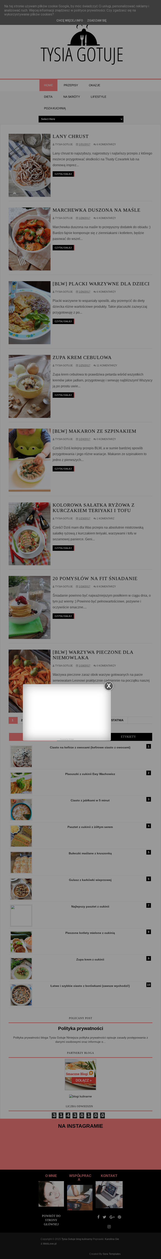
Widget (71, 739)
